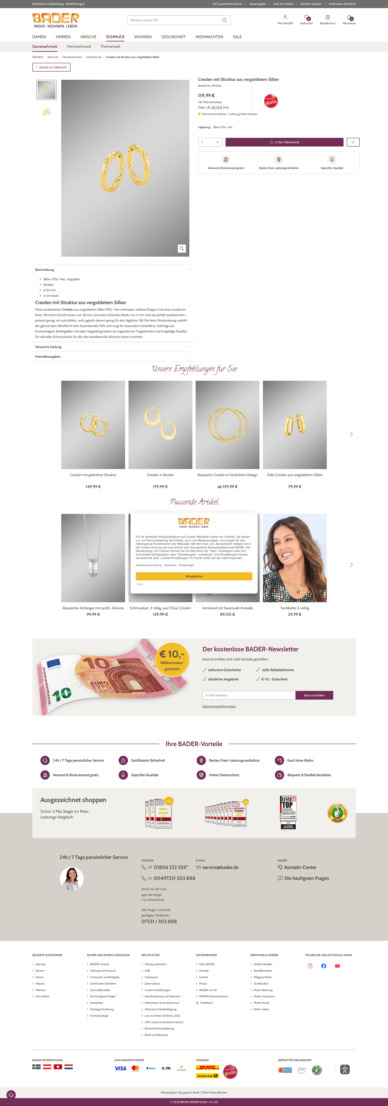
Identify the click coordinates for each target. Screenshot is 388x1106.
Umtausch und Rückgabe (105, 977)
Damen (40, 970)
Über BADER (206, 964)
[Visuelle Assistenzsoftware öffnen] (343, 1069)
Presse (203, 983)
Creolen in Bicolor (160, 475)
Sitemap (41, 964)
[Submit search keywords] (224, 20)
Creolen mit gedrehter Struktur (93, 475)
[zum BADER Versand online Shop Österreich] (47, 1066)
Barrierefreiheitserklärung (159, 1028)
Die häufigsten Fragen (103, 996)
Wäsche (40, 983)
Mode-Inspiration (264, 996)
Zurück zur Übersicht (53, 67)
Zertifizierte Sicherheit (103, 983)
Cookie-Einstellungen (157, 990)
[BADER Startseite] (55, 20)
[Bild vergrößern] (182, 249)
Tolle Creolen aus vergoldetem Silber (295, 475)
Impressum (151, 977)
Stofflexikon (261, 983)
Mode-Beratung (263, 990)
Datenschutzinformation (219, 706)
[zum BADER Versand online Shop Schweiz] (58, 1066)
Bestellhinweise (263, 970)
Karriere (203, 977)
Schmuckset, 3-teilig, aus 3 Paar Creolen (160, 608)
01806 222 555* (171, 867)
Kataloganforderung (102, 1009)
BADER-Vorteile (99, 964)
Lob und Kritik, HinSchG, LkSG (162, 1015)
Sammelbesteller (100, 990)
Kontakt (204, 970)
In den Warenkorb (287, 142)
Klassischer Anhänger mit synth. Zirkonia (93, 608)
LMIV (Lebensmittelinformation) (164, 1022)
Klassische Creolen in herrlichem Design (227, 475)
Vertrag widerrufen (156, 964)
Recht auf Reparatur (156, 1035)
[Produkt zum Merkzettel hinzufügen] (353, 142)
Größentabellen (263, 964)
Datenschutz (152, 983)
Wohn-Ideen (261, 1009)
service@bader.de (220, 867)
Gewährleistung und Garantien (163, 996)
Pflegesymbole (263, 977)
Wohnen (41, 990)
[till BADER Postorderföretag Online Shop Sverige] (36, 1066)
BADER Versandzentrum (213, 996)
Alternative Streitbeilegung (160, 1009)
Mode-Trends (262, 1003)
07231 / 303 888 (159, 921)
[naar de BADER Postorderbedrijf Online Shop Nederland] (68, 1066)
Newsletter (96, 1003)
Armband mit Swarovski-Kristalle (227, 608)
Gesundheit (42, 996)
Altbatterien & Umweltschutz (162, 1003)
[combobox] (178, 20)
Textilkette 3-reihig (294, 608)
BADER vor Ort (208, 990)
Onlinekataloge (99, 1015)
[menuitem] (39, 36)
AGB (147, 970)
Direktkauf (206, 1003)
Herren (40, 977)
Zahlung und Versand (102, 970)
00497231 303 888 (174, 878)
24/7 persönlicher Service (227, 4)
